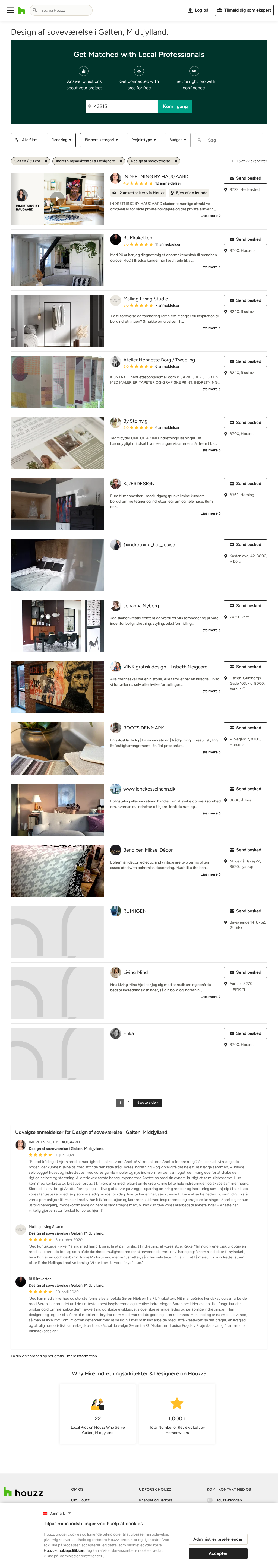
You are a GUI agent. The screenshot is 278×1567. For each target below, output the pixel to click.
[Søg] (35, 10)
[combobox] (61, 10)
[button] (10, 10)
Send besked (248, 178)
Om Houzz (80, 1500)
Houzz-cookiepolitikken (64, 1550)
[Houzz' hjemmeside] (21, 10)
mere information (82, 1356)
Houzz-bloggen (228, 1500)
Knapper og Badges (155, 1500)
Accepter (218, 1553)
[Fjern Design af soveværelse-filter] (175, 161)
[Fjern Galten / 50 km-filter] (45, 161)
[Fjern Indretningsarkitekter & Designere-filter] (120, 161)
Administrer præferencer (218, 1539)
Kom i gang (175, 106)
